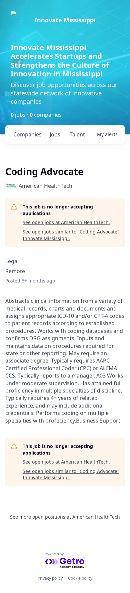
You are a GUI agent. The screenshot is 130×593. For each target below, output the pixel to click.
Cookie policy (80, 578)
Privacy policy (50, 578)
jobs (55, 134)
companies (27, 134)
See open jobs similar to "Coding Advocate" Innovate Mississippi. (71, 234)
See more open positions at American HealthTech (65, 517)
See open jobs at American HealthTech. (66, 222)
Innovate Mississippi (65, 20)
